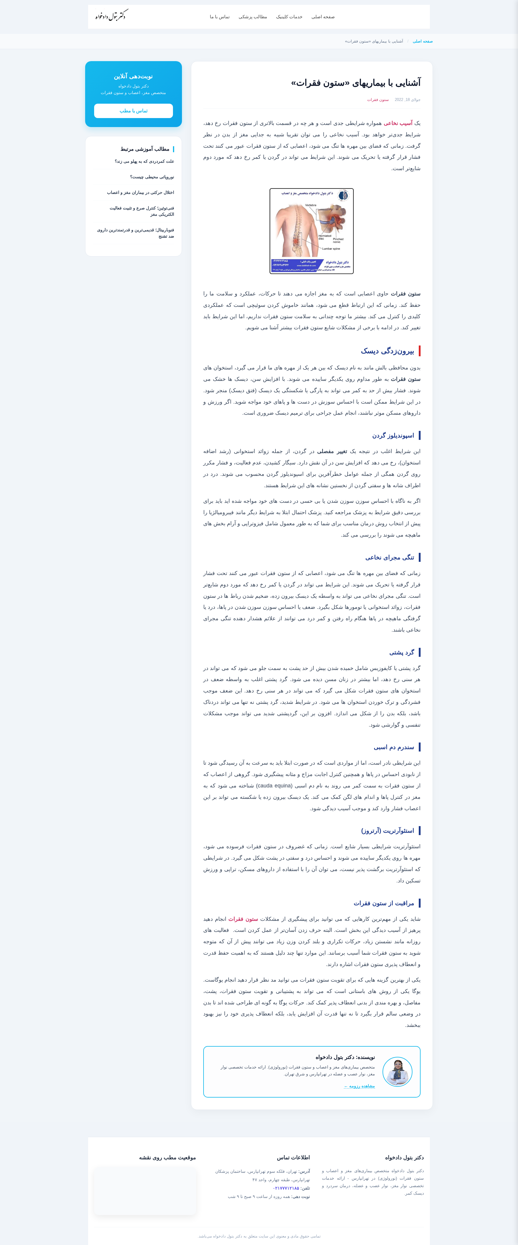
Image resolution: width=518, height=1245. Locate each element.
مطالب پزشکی (253, 16)
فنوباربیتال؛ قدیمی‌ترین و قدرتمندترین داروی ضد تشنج (135, 233)
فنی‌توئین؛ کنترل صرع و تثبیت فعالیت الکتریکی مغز (142, 211)
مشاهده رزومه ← (359, 1085)
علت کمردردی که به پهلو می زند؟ (144, 161)
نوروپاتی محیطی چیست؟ (152, 176)
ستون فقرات (378, 99)
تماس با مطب (133, 110)
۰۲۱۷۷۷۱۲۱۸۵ (286, 1188)
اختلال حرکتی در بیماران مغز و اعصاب (140, 192)
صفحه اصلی (323, 16)
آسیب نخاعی (398, 123)
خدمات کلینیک (289, 16)
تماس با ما (220, 16)
